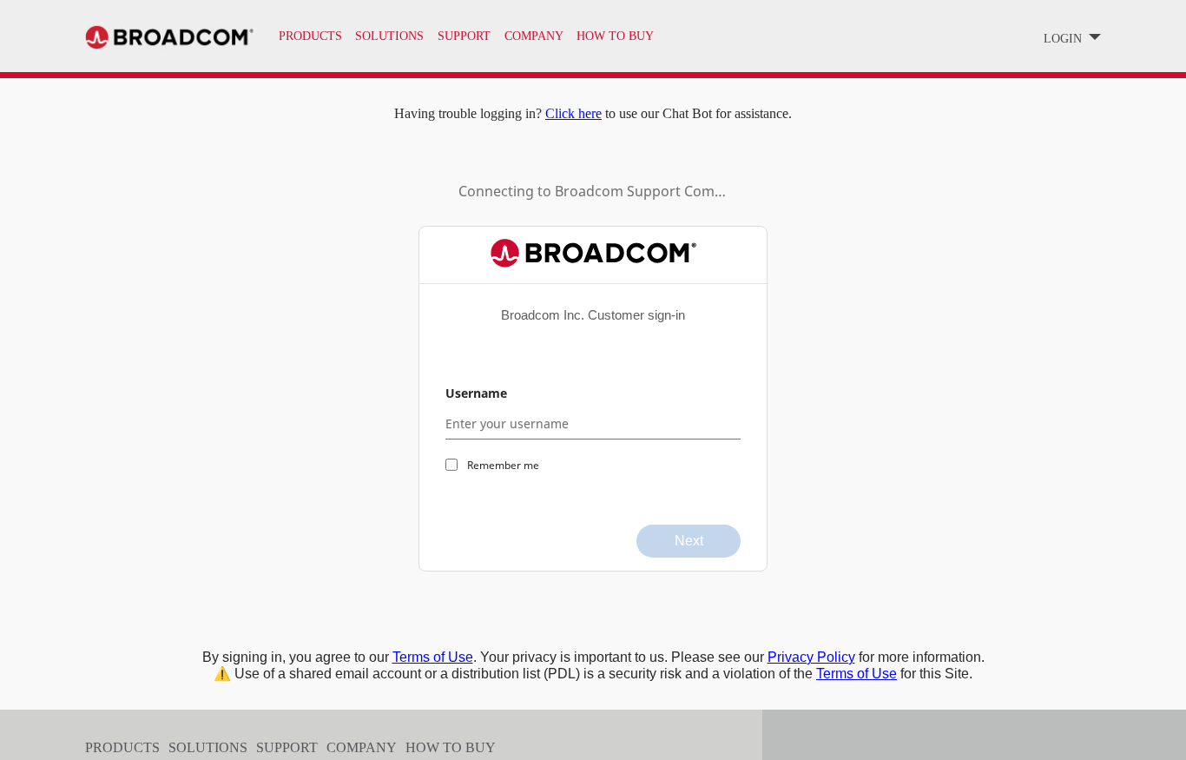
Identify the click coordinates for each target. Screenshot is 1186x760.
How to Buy (450, 747)
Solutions (389, 36)
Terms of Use (432, 657)
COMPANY (533, 36)
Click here (573, 113)
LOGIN (1064, 38)
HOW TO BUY (615, 36)
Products (310, 36)
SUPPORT (464, 36)
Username (476, 393)
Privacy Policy (811, 657)
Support (287, 747)
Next (689, 540)
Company (361, 747)
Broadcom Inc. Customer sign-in (593, 314)
